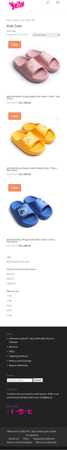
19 (8, 305)
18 (8, 300)
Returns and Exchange (20, 360)
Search (37, 380)
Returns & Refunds (18, 365)
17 (8, 295)
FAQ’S (11, 351)
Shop (16, 20)
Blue (9, 273)
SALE (22, 20)
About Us (13, 346)
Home (9, 20)
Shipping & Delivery (18, 356)
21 (8, 315)
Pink (9, 278)
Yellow (10, 283)
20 (8, 310)
